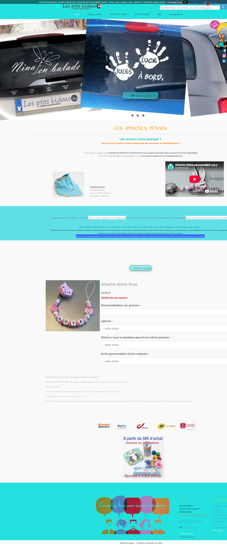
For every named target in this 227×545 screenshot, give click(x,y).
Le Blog (215, 508)
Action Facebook (142, 14)
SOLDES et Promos (118, 14)
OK (185, 2)
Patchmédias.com (187, 536)
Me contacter (218, 521)
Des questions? (176, 14)
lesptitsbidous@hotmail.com (191, 521)
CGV (214, 524)
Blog (159, 14)
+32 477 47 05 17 (191, 527)
